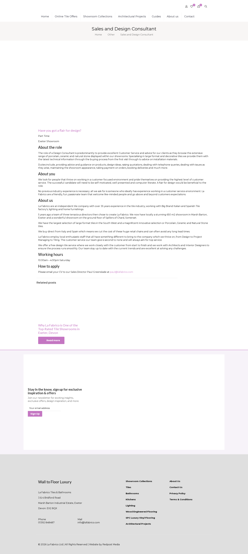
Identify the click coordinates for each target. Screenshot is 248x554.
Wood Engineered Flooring (141, 511)
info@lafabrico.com (89, 522)
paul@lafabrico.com (121, 272)
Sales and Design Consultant (136, 34)
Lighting (130, 505)
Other (111, 34)
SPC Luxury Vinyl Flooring (140, 517)
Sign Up (35, 413)
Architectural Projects (138, 523)
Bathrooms (132, 493)
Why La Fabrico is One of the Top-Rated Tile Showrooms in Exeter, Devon (59, 329)
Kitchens (131, 499)
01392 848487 (46, 522)
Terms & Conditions (180, 499)
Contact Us (175, 487)
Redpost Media (111, 544)
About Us (174, 481)
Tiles (128, 487)
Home (98, 34)
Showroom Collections (139, 481)
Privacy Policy (177, 493)
